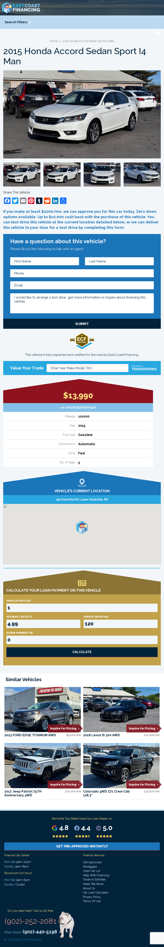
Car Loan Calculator (96, 892)
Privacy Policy (92, 897)
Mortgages (90, 866)
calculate (82, 652)
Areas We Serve (93, 883)
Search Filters (16, 22)
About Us (89, 888)
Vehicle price (18, 600)
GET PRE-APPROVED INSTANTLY (82, 846)
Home (54, 41)
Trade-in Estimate (94, 879)
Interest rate (19, 616)
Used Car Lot (91, 870)
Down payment (19, 632)
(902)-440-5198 (40, 932)
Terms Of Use (92, 901)
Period (96, 616)
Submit (82, 324)
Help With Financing (96, 875)
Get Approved (92, 862)
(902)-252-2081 (31, 921)
